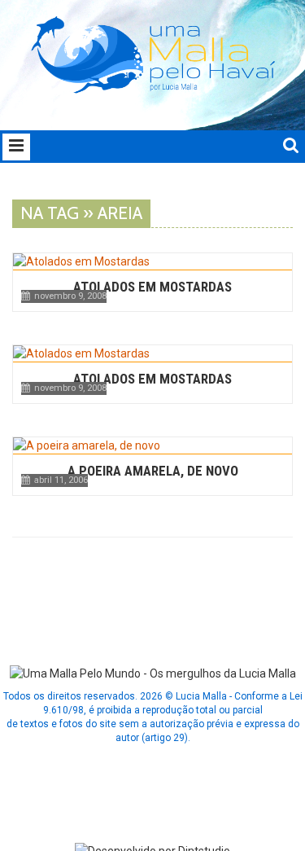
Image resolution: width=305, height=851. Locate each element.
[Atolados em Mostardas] (152, 261)
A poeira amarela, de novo (153, 471)
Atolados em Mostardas (152, 287)
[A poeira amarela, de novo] (152, 445)
